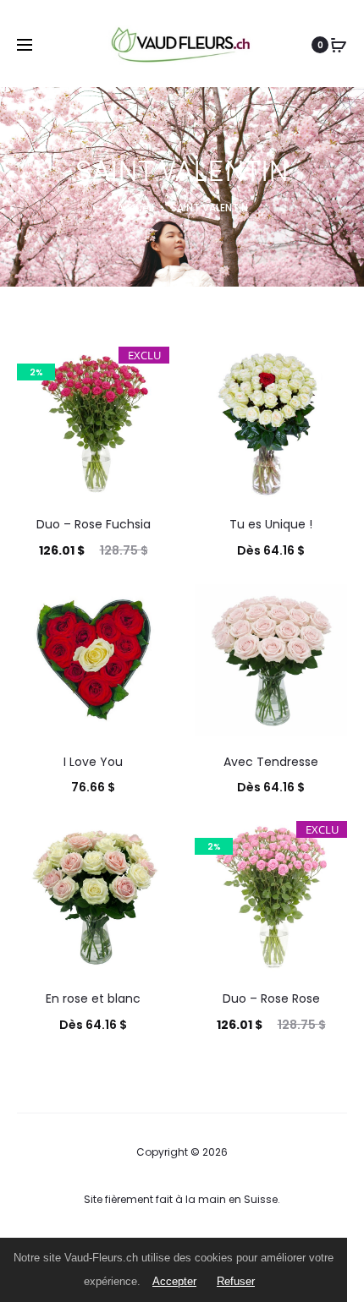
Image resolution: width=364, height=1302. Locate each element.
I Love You (93, 761)
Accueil (135, 207)
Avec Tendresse (270, 761)
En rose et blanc (93, 998)
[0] (338, 44)
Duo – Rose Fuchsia (93, 524)
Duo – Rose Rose (271, 998)
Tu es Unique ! (270, 524)
